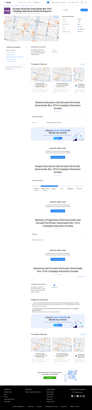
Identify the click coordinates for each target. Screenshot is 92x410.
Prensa (6, 397)
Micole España (50, 392)
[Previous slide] (31, 81)
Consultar (80, 26)
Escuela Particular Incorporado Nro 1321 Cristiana (41, 85)
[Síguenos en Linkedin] (72, 396)
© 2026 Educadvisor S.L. (19, 406)
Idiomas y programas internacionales (14, 57)
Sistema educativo (10, 52)
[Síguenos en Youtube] (83, 396)
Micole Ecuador (50, 401)
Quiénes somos (8, 392)
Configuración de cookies (51, 406)
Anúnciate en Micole (9, 399)
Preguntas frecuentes (11, 61)
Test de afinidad (71, 2)
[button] (82, 2)
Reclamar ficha (8, 69)
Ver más (83, 64)
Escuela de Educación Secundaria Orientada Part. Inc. (62, 85)
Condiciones (64, 406)
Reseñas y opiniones (11, 59)
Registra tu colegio (55, 2)
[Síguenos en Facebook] (78, 396)
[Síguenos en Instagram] (81, 396)
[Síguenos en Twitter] (75, 396)
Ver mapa (38, 13)
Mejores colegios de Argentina (33, 392)
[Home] (4, 5)
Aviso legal (30, 406)
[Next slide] (85, 81)
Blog (5, 394)
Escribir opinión (81, 276)
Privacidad (39, 406)
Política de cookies (74, 406)
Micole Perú (50, 399)
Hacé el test (50, 377)
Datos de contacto (11, 50)
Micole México (50, 394)
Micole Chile (50, 397)
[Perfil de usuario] (86, 2)
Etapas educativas (10, 54)
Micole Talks (7, 401)
